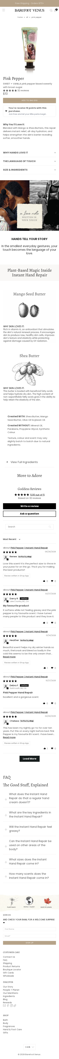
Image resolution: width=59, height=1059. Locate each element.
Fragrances (9, 1026)
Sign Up (29, 943)
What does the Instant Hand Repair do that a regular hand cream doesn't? (29, 798)
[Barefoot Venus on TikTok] (14, 1006)
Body (5, 1023)
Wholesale (8, 975)
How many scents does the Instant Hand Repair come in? (29, 876)
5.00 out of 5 (37, 494)
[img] (10, 552)
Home (20, 17)
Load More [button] (29, 758)
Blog (5, 999)
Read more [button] (9, 656)
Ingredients (9, 996)
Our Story (8, 986)
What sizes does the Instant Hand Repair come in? (28, 861)
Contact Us (9, 956)
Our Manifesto (10, 993)
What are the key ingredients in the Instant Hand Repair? (30, 814)
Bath (5, 1020)
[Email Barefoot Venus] (4, 1006)
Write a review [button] (29, 506)
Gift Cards (8, 972)
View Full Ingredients (22, 462)
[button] (10, 90)
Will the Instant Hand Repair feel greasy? (30, 829)
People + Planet (11, 989)
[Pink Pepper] (29, 48)
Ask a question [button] (29, 513)
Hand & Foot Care (12, 1029)
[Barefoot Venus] (29, 10)
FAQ (5, 960)
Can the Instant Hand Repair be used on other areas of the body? (30, 845)
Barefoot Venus (33, 1054)
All (27, 17)
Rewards (7, 1002)
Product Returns (11, 966)
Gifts (5, 1032)
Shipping (7, 963)
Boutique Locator (12, 969)
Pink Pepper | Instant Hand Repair (29, 547)
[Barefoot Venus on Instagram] (11, 1006)
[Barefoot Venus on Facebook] (8, 1006)
